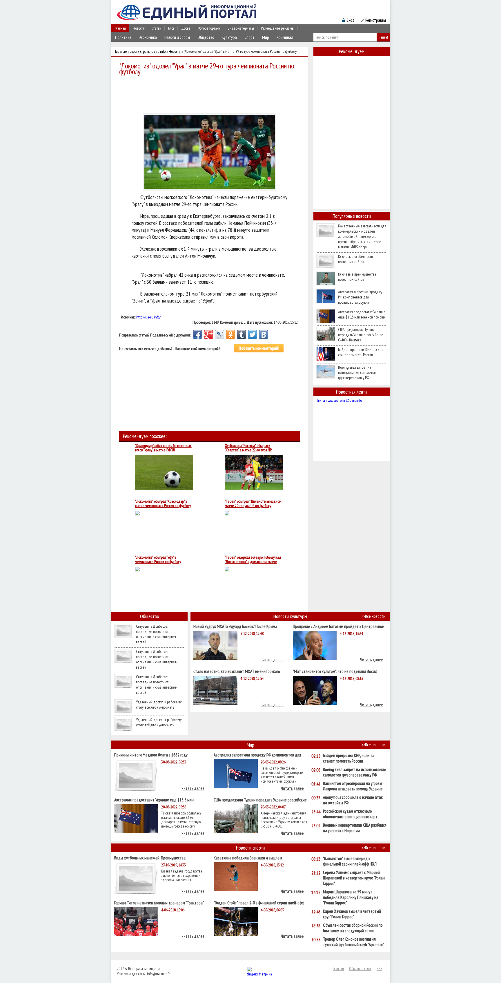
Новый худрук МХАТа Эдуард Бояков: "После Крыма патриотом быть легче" (235, 626)
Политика (123, 37)
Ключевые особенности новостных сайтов (355, 259)
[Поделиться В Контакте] (263, 334)
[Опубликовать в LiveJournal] (219, 334)
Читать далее (272, 659)
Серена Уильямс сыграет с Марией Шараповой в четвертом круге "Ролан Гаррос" (354, 878)
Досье (185, 28)
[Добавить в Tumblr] (241, 334)
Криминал (285, 37)
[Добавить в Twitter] (252, 334)
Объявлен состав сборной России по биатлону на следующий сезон (353, 927)
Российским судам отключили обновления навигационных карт (350, 813)
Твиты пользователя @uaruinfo (339, 400)
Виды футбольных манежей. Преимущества (150, 857)
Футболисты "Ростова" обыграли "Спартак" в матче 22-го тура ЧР (248, 447)
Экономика (148, 37)
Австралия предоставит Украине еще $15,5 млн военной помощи (362, 314)
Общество (205, 37)
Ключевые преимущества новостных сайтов (357, 276)
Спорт (249, 37)
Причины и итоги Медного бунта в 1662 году (151, 754)
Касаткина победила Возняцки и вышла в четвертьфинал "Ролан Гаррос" (248, 857)
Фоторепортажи (209, 28)
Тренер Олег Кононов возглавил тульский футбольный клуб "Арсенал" (353, 941)
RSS (379, 968)
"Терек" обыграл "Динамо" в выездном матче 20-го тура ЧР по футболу (253, 503)
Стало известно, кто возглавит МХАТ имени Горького (236, 671)
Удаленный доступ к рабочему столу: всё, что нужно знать (158, 704)
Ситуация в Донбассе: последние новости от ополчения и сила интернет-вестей (156, 634)
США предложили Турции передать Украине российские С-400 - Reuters (360, 335)
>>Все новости (373, 616)
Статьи (156, 28)
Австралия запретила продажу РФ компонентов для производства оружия (360, 297)
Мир (265, 37)
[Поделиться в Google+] (208, 334)
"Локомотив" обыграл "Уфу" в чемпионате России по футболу (158, 559)
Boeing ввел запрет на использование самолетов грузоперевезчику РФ (356, 372)
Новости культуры (290, 616)
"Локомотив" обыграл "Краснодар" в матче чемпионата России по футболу (163, 503)
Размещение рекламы (277, 28)
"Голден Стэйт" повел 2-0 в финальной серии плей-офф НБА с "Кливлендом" (259, 902)
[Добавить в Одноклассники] (230, 334)
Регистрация (375, 20)
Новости (139, 28)
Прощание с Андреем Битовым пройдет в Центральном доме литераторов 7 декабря (338, 626)
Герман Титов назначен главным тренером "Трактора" (159, 902)
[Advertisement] (211, 93)
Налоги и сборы (177, 37)
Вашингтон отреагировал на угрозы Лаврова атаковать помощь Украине (353, 786)
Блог (171, 28)
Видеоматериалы (241, 28)
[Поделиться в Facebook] (197, 334)
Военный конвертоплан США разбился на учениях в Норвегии (354, 827)
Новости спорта (250, 847)
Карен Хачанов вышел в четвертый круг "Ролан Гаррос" (352, 913)
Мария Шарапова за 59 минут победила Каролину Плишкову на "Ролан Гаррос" (350, 897)
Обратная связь (360, 968)
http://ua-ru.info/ (148, 317)
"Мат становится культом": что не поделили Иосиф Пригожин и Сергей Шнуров (335, 671)
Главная (120, 28)
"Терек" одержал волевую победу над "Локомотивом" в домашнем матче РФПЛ (253, 559)
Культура (229, 37)
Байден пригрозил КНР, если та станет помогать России (360, 352)
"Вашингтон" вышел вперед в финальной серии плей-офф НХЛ (350, 861)
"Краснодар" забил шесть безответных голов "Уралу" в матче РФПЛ (163, 447)
